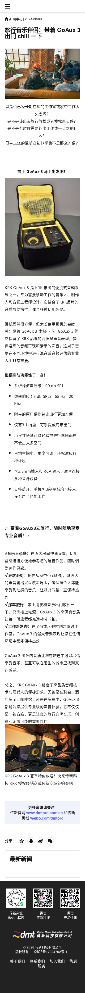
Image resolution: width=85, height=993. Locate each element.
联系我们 (37, 961)
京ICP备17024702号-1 (50, 951)
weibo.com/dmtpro (47, 818)
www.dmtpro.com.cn (44, 812)
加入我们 (57, 961)
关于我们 (17, 961)
